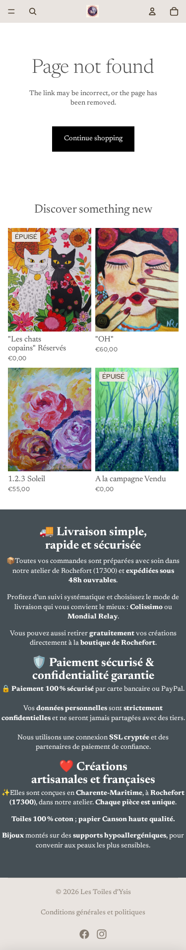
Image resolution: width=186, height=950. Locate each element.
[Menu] (11, 11)
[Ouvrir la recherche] (33, 11)
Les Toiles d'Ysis (105, 892)
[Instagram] (102, 934)
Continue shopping (93, 138)
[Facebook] (84, 934)
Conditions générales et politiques (93, 912)
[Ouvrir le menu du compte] (152, 11)
